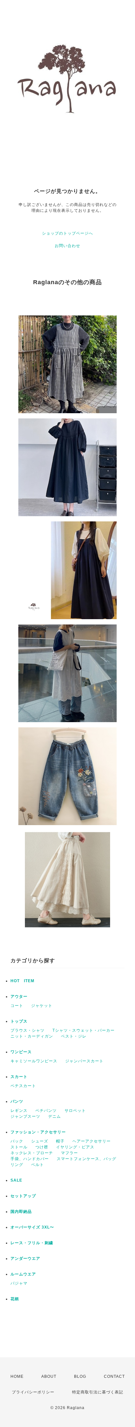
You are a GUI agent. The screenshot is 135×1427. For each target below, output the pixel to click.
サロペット (75, 1110)
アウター (19, 996)
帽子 (60, 1141)
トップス (19, 1021)
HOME (17, 1376)
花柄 (14, 1299)
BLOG (80, 1376)
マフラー (69, 1153)
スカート (19, 1076)
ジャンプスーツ (25, 1116)
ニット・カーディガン (31, 1036)
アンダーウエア (25, 1258)
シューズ (39, 1141)
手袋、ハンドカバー (29, 1159)
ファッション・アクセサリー (38, 1132)
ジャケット (41, 1005)
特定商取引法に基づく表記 (97, 1392)
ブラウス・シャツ (27, 1030)
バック (16, 1141)
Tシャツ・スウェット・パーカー (83, 1030)
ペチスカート (23, 1086)
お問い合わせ (67, 245)
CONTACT (114, 1376)
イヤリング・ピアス (75, 1147)
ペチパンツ (46, 1110)
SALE (16, 1180)
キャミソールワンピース (33, 1061)
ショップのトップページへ (67, 233)
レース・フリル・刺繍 (31, 1243)
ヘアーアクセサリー (91, 1141)
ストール (19, 1147)
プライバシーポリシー (33, 1392)
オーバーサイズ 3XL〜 (32, 1227)
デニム (54, 1116)
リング (16, 1164)
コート (16, 1005)
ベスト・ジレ (74, 1036)
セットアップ (23, 1196)
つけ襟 (41, 1147)
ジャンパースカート (84, 1061)
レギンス (19, 1110)
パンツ (16, 1101)
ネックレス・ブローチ (31, 1153)
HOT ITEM (22, 981)
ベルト (37, 1164)
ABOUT (48, 1376)
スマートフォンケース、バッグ (86, 1159)
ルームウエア (23, 1274)
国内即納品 (21, 1211)
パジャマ (19, 1283)
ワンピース (21, 1052)
